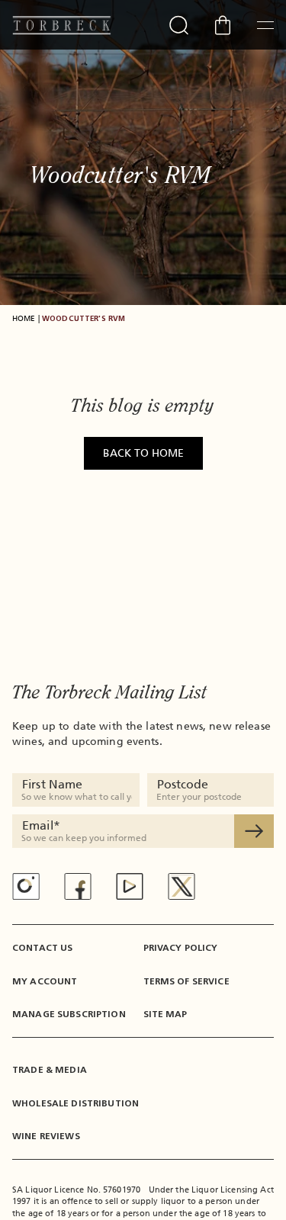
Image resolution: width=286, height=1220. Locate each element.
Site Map (165, 1014)
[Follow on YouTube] (129, 886)
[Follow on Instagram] (26, 886)
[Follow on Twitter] (181, 886)
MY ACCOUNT (44, 981)
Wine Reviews (46, 1136)
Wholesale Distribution (75, 1103)
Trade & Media (49, 1069)
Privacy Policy (180, 947)
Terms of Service (186, 981)
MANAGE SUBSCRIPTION (69, 1014)
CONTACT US (42, 947)
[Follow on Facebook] (78, 886)
